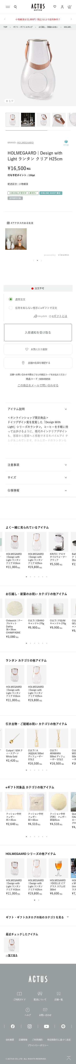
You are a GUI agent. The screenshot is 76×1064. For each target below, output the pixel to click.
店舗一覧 (58, 999)
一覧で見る (12, 955)
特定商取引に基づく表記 (58, 1040)
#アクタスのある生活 (22, 223)
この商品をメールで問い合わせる (38, 385)
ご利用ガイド (19, 999)
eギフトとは (59, 316)
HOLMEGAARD (25, 142)
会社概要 (10, 1040)
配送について (40, 999)
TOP (5, 27)
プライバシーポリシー (38, 1045)
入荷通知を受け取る (38, 332)
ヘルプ (28, 1015)
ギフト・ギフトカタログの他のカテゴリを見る (35, 917)
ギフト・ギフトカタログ (23, 27)
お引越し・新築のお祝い (48, 27)
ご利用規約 (37, 1040)
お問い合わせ (45, 1015)
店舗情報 (23, 1040)
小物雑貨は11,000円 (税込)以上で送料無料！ (37, 19)
